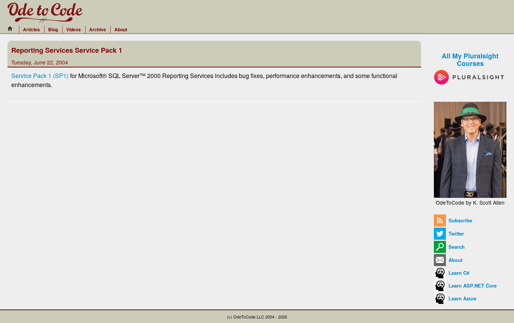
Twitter (455, 233)
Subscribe (459, 220)
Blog (53, 29)
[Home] (12, 28)
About (120, 29)
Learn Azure (461, 298)
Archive (97, 29)
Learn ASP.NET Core (472, 285)
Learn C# (458, 272)
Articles (31, 29)
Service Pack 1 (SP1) (39, 75)
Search (456, 246)
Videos (73, 29)
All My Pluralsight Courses (470, 59)
